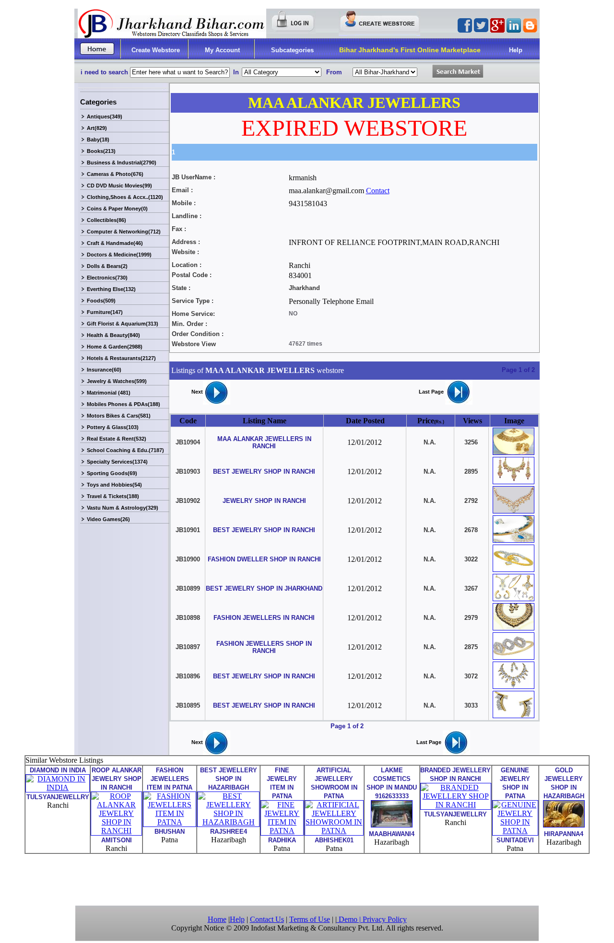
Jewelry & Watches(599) (117, 381)
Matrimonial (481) (108, 393)
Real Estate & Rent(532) (116, 439)
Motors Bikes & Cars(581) (119, 416)
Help (515, 50)
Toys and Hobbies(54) (114, 485)
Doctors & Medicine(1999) (119, 254)
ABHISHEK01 (334, 840)
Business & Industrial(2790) (121, 162)
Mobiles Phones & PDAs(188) (123, 404)
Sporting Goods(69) (112, 473)
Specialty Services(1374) (117, 462)
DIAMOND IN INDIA (58, 770)
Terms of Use (309, 919)
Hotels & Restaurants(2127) (121, 358)
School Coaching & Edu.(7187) (125, 450)
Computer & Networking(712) (124, 231)
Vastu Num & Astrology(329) (122, 508)
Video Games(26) (108, 519)
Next (197, 392)
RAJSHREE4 (228, 831)
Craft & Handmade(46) (115, 243)
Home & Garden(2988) (114, 346)
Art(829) (97, 128)
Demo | (350, 919)
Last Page (432, 392)
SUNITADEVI (515, 840)
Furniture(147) (105, 312)
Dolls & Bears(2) (107, 266)
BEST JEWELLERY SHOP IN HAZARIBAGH (228, 779)
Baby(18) (98, 139)
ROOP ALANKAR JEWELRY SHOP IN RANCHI (117, 779)
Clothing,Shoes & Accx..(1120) (125, 197)
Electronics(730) (107, 277)
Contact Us (267, 919)
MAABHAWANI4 (391, 834)
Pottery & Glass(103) (113, 427)
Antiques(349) (104, 116)
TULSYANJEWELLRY (57, 797)
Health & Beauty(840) (113, 335)
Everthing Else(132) (111, 289)
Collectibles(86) (106, 220)
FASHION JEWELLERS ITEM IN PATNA (169, 779)
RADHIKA (282, 840)
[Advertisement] (307, 878)
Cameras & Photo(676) (115, 174)
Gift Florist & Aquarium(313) (122, 323)
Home (217, 919)
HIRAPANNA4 (563, 834)
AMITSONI (116, 840)
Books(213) (101, 151)
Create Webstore (155, 50)
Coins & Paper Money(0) (117, 208)
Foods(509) (101, 300)
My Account (222, 50)
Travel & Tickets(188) (113, 496)
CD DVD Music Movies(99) (119, 185)
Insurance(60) (104, 370)
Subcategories (292, 50)
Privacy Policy (385, 919)
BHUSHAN (169, 831)
